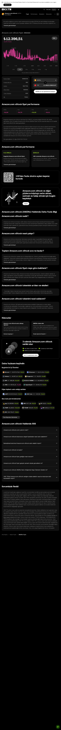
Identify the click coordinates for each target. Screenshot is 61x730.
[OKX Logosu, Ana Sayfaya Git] (6, 9)
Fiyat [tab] (27, 14)
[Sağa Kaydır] (55, 14)
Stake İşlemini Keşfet (39, 334)
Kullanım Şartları (51, 515)
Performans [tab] (34, 14)
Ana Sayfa (4, 534)
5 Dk (20, 69)
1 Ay (46, 69)
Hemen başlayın (8, 334)
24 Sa (39, 69)
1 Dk (13, 69)
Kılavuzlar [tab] (49, 14)
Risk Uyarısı (7, 517)
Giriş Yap (48, 9)
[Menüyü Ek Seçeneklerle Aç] (58, 10)
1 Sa (26, 69)
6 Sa (33, 69)
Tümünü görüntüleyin (10, 25)
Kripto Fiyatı (13, 534)
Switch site (7, 4)
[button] (44, 9)
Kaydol (54, 9)
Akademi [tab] (41, 14)
